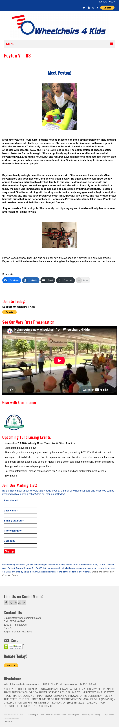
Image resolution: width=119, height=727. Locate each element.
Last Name (11, 510)
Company (9, 540)
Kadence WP (8, 721)
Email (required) (14, 520)
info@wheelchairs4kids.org (26, 618)
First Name (11, 500)
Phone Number (13, 530)
